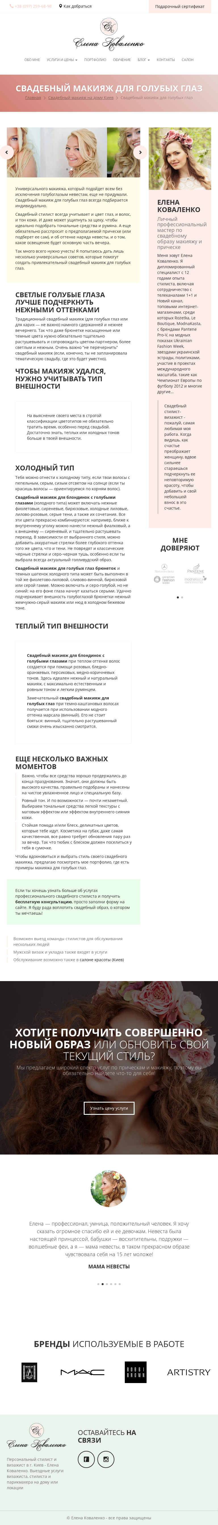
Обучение (122, 59)
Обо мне (32, 59)
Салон (188, 59)
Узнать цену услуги (109, 1108)
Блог (142, 59)
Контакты (166, 59)
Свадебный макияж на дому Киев (81, 97)
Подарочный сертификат (180, 6)
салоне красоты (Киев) (102, 959)
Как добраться (77, 6)
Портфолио (95, 59)
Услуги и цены (61, 59)
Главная (33, 97)
